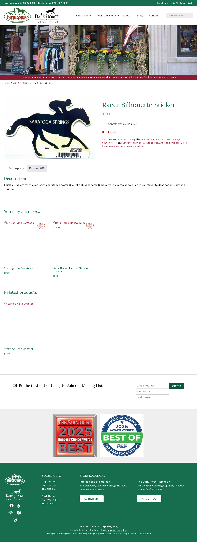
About (127, 15)
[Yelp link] (18, 506)
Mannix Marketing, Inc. (115, 530)
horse (172, 142)
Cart (190, 3)
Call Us (93, 499)
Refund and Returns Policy (91, 527)
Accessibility (81, 533)
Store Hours (162, 3)
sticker (140, 146)
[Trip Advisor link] (11, 513)
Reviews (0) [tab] (36, 168)
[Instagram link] (15, 520)
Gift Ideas (22, 83)
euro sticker (152, 142)
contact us (110, 533)
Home (6, 83)
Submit (176, 385)
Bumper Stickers (150, 139)
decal (141, 142)
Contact (154, 15)
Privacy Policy (111, 527)
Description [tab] (16, 168)
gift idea (163, 142)
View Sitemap (144, 533)
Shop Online (83, 15)
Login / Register (177, 3)
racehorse (114, 146)
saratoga (131, 146)
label (178, 142)
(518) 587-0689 (60, 3)
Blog (140, 15)
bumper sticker (129, 142)
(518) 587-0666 (27, 3)
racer (123, 146)
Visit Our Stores (107, 15)
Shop (13, 83)
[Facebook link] (11, 506)
